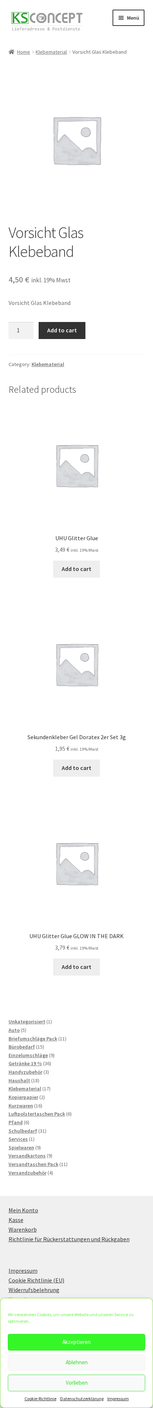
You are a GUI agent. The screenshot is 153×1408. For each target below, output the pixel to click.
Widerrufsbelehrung (34, 1290)
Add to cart (62, 330)
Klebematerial (51, 52)
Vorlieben (77, 1382)
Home (23, 52)
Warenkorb (23, 1229)
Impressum (118, 1398)
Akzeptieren (76, 1341)
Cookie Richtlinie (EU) (36, 1280)
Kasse (16, 1219)
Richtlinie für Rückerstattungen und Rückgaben (69, 1239)
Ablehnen (77, 1362)
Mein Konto (23, 1210)
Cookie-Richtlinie (40, 1398)
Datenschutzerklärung (82, 1398)
